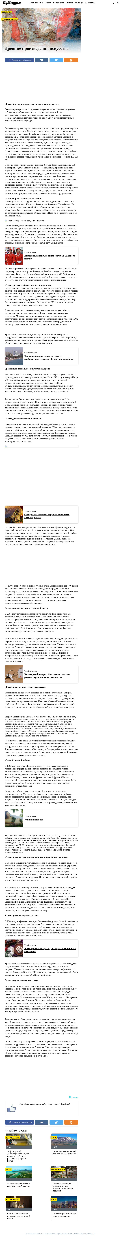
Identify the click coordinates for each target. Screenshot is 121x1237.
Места (48, 3)
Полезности (58, 3)
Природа (79, 3)
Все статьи (7, 12)
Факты (70, 3)
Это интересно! (36, 3)
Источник (73, 1097)
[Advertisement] (48, 83)
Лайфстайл (90, 3)
